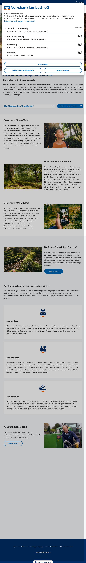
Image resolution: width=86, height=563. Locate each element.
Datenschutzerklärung (12, 21)
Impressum (28, 21)
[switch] (80, 36)
